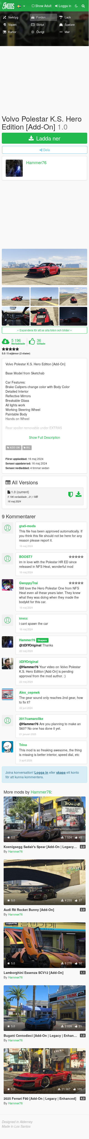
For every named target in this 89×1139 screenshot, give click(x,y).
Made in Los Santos (16, 1126)
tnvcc (23, 618)
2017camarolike (31, 718)
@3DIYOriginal (30, 645)
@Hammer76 (28, 666)
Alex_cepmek (29, 692)
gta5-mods (27, 526)
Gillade (41, 343)
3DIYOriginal (28, 661)
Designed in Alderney (17, 1121)
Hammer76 (36, 163)
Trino (23, 744)
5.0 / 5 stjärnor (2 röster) (16, 353)
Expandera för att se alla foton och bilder (44, 330)
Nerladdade (18, 343)
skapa (61, 772)
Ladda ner (47, 138)
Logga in (41, 772)
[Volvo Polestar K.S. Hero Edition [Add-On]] (44, 267)
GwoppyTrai (28, 583)
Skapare (42, 640)
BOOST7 (25, 556)
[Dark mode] (76, 5)
